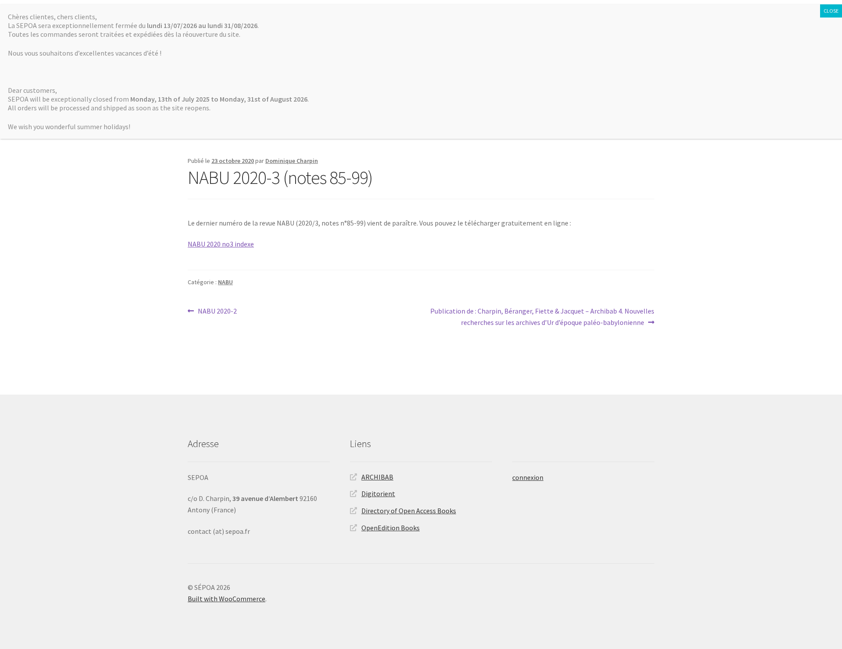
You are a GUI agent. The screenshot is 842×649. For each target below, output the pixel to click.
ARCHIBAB (377, 477)
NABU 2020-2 (217, 311)
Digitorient (378, 493)
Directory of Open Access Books (408, 510)
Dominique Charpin (291, 161)
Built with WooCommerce (226, 598)
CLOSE (831, 10)
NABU (225, 282)
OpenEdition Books (390, 527)
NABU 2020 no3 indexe (221, 244)
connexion (527, 477)
